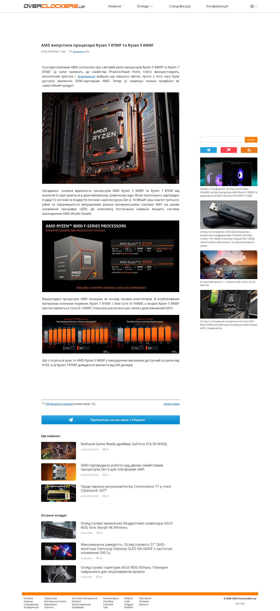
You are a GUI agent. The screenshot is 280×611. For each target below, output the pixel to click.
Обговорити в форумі (59, 404)
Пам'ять (49, 607)
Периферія (78, 607)
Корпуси (76, 601)
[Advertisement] (110, 26)
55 (100, 577)
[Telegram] (208, 150)
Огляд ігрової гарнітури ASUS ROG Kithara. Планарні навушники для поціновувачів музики (124, 569)
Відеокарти (50, 604)
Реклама (144, 601)
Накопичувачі (111, 598)
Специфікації (180, 6)
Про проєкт (145, 598)
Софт (127, 601)
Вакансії (143, 604)
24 (107, 449)
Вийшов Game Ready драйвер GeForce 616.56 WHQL (124, 444)
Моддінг (129, 604)
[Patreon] (229, 150)
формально (86, 76)
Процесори (50, 598)
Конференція (217, 6)
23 (107, 475)
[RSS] (249, 150)
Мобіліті (128, 607)
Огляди (143, 6)
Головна (28, 598)
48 (101, 558)
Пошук (251, 139)
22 (107, 496)
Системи (108, 604)
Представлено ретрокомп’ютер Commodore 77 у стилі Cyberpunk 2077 (126, 488)
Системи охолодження (85, 598)
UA (237, 603)
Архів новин (172, 404)
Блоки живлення (81, 604)
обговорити (79, 51)
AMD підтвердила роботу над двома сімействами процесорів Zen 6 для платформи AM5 (122, 467)
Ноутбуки (108, 601)
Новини (114, 6)
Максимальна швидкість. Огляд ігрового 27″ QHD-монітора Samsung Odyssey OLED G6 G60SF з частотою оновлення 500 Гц (126, 548)
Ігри (105, 607)
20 (101, 533)
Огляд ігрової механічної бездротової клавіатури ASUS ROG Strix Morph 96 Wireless (127, 525)
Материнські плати (55, 601)
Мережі (128, 598)
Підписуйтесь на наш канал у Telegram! (117, 419)
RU (242, 603)
